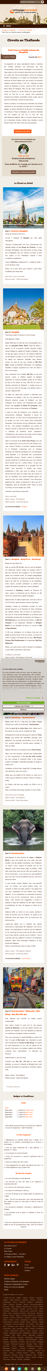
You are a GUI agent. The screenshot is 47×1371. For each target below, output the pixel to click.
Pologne (6, 1344)
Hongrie (41, 1322)
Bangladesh (39, 1302)
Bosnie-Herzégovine (36, 1304)
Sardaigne (32, 1348)
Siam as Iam (23, 156)
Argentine (25, 1300)
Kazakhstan (40, 1328)
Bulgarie (18, 1306)
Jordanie (32, 1328)
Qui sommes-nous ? (10, 1246)
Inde (4, 1326)
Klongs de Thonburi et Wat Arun (15, 234)
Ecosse (11, 1315)
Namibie (5, 1339)
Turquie (27, 1357)
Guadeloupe (24, 1320)
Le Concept (7, 1248)
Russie (14, 1346)
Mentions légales (9, 1279)
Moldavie (13, 1337)
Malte (19, 1335)
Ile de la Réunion (18, 1324)
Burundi (35, 1306)
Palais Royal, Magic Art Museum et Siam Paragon (20, 335)
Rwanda (21, 1346)
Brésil (13, 1306)
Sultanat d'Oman (22, 1353)
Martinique (32, 1335)
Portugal (29, 1344)
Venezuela (6, 1359)
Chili (36, 1309)
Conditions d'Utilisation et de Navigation (16, 1281)
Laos (28, 1331)
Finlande (34, 1317)
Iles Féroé (39, 1324)
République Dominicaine (34, 1346)
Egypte (18, 1315)
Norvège (21, 1339)
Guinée (40, 1320)
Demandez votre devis (22, 131)
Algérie (25, 1298)
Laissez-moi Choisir (22, 706)
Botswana (6, 1306)
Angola (5, 1300)
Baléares (30, 1302)
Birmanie (19, 1304)
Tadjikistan (6, 1355)
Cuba (9, 1313)
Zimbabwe (27, 1359)
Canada (22, 1309)
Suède (32, 1353)
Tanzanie (14, 1355)
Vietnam (13, 1359)
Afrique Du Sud (9, 1298)
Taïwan (21, 1355)
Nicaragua (13, 1339)
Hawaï (28, 1322)
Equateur (40, 1315)
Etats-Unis (20, 1317)
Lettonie (34, 1331)
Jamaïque (20, 1328)
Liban (41, 1331)
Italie (13, 1328)
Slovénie (37, 1350)
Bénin (41, 1306)
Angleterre (39, 1298)
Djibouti (5, 1315)
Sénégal (39, 1353)
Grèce (17, 1320)
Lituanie (5, 1333)
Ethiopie (27, 1317)
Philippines (40, 1342)
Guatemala (33, 1320)
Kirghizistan (14, 1331)
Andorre (31, 1298)
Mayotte (40, 1335)
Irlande (22, 1326)
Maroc (25, 1335)
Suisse (12, 1353)
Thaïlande (28, 1355)
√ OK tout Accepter (23, 703)
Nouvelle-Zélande (31, 1339)
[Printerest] (18, 1265)
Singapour (30, 1350)
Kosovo (22, 1331)
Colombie (6, 1311)
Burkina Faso (27, 1306)
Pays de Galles (31, 1342)
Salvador (22, 1348)
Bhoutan (11, 1304)
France (41, 1317)
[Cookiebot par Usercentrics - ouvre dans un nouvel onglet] (34, 661)
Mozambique (39, 1337)
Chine (41, 1309)
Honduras (35, 1322)
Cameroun (15, 1309)
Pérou (35, 1344)
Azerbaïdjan (7, 1302)
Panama (22, 1342)
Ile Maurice (7, 1324)
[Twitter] (8, 1265)
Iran (16, 1326)
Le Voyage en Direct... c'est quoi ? (15, 1254)
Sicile (13, 1350)
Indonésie (11, 1326)
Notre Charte (8, 1251)
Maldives (7, 1335)
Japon (26, 1328)
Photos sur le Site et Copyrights (14, 1287)
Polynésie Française (17, 1344)
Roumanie (6, 1346)
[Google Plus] (14, 1265)
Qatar (41, 1344)
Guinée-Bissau (7, 1322)
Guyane (16, 1322)
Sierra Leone (21, 1350)
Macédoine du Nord (15, 1333)
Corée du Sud (24, 1311)
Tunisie (11, 1357)
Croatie (40, 1311)
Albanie (19, 1298)
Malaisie (41, 1333)
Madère (35, 1333)
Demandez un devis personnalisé (23, 172)
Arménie (32, 1300)
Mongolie (21, 1337)
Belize (5, 1304)
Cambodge (6, 1309)
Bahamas (22, 1302)
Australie (40, 1300)
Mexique (5, 1337)
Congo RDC (14, 1311)
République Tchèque (10, 1348)
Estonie (12, 1317)
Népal (41, 1339)
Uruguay (40, 1357)
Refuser (24, 710)
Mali (13, 1335)
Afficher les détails (33, 698)
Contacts (27, 1270)
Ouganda (6, 1342)
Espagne (6, 1317)
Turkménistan (19, 1357)
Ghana (11, 1320)
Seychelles (6, 1350)
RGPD (6, 1290)
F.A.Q (26, 1265)
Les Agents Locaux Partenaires (14, 1257)
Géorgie (22, 1322)
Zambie (19, 1359)
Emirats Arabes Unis (28, 1315)
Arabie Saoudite (14, 1300)
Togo (34, 1355)
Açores (15, 1302)
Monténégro (29, 1337)
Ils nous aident (29, 1268)
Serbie (40, 1348)
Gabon (5, 1320)
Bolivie (26, 1304)
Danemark (40, 1313)
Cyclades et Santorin (19, 1313)
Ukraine (33, 1357)
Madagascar (27, 1333)
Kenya (6, 1331)
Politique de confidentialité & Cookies (16, 1284)
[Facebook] (5, 1265)
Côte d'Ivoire (31, 1313)
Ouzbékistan (14, 1342)
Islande (28, 1326)
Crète (4, 1313)
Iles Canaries (30, 1324)
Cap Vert (30, 1309)
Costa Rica (33, 1311)
